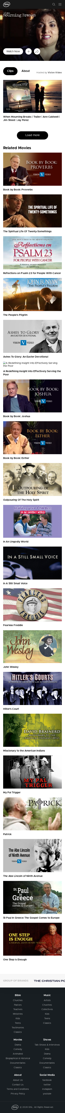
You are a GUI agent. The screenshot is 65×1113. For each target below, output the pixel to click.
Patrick (7, 834)
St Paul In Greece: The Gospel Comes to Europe (31, 918)
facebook (47, 1080)
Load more (32, 140)
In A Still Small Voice (15, 583)
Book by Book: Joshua (16, 416)
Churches (18, 1000)
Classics (18, 1032)
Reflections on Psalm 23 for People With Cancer (32, 273)
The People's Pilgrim (15, 315)
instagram (47, 1089)
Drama (18, 1045)
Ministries (18, 1014)
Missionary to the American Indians (24, 750)
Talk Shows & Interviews (47, 1045)
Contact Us (18, 1085)
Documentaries (17, 1063)
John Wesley (10, 667)
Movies (18, 1039)
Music (47, 995)
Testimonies (18, 1028)
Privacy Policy (18, 1094)
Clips (10, 71)
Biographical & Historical (18, 1058)
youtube (47, 1094)
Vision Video (55, 73)
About (25, 71)
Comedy (18, 1049)
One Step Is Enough (15, 959)
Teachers (17, 1009)
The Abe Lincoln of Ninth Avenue (23, 876)
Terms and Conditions (18, 1089)
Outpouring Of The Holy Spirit (21, 500)
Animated (18, 1054)
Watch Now (13, 51)
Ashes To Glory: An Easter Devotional (25, 356)
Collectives (47, 1009)
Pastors (18, 1005)
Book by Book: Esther (16, 458)
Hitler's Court (11, 709)
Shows (47, 1039)
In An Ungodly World (15, 541)
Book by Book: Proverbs (18, 189)
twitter (47, 1085)
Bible (18, 995)
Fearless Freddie (13, 625)
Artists (47, 1000)
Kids (18, 1018)
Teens (18, 1023)
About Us (18, 1080)
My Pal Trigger (12, 792)
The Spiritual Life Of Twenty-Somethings (27, 231)
